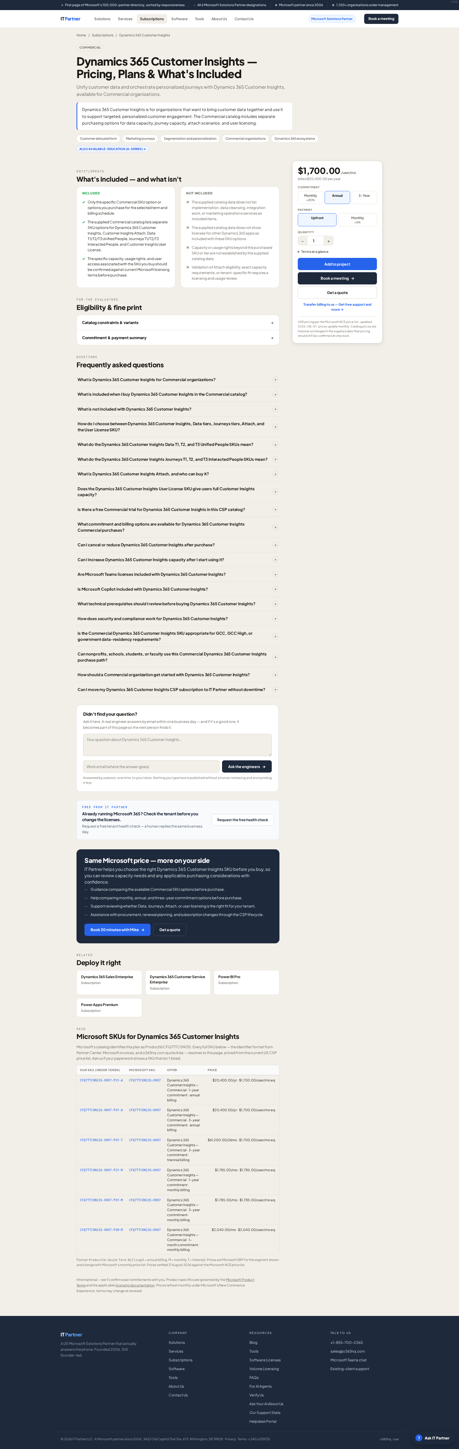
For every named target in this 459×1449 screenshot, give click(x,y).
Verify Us (256, 1395)
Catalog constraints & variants (110, 322)
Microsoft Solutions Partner (331, 19)
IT (70, 19)
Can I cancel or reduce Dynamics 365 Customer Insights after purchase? (146, 544)
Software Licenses (265, 1360)
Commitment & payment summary (114, 337)
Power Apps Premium (99, 1007)
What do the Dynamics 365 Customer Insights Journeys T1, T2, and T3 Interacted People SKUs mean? (173, 459)
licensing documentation (135, 1285)
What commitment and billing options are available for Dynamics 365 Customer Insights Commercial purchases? (161, 526)
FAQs (254, 1377)
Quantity (306, 232)
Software (179, 18)
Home (81, 35)
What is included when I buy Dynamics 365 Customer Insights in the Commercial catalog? (162, 394)
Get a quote (169, 929)
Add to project (337, 264)
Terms (242, 1439)
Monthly (310, 197)
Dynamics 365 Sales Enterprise (107, 979)
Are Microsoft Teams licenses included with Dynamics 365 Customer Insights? (152, 574)
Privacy (230, 1439)
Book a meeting (381, 18)
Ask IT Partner (434, 1437)
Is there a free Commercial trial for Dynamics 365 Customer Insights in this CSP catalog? (161, 509)
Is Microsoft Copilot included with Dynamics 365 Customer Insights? (143, 588)
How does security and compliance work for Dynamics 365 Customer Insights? (153, 618)
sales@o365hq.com (347, 1351)
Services (125, 18)
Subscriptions (152, 18)
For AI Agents (260, 1386)
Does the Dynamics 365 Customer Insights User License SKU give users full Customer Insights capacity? (166, 491)
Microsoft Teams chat (348, 1360)
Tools (199, 18)
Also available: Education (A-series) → (112, 149)
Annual (337, 195)
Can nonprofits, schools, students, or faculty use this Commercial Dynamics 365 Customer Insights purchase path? (172, 656)
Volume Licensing (264, 1368)
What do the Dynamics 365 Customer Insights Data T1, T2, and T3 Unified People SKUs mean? (165, 444)
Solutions (102, 18)
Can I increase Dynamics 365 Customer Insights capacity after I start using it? (151, 559)
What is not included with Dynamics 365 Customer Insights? (134, 408)
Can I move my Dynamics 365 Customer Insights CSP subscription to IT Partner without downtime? (171, 689)
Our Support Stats (264, 1412)
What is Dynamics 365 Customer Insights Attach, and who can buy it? (143, 473)
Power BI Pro (229, 979)
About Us (219, 18)
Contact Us (244, 18)
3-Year (364, 195)
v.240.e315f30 (259, 1439)
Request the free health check (242, 819)
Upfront (317, 218)
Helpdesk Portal (263, 1421)
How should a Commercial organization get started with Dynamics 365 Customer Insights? (164, 674)
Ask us (97, 1058)
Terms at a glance (315, 251)
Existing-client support (349, 1368)
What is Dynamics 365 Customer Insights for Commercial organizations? (147, 379)
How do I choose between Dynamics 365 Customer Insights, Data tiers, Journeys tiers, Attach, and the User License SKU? (171, 426)
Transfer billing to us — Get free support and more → (337, 307)
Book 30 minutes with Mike (117, 929)
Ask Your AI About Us (266, 1403)
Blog (253, 1342)
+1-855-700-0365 (346, 1342)
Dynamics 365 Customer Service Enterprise (177, 982)
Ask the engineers (247, 766)
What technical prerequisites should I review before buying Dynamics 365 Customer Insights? (167, 603)
